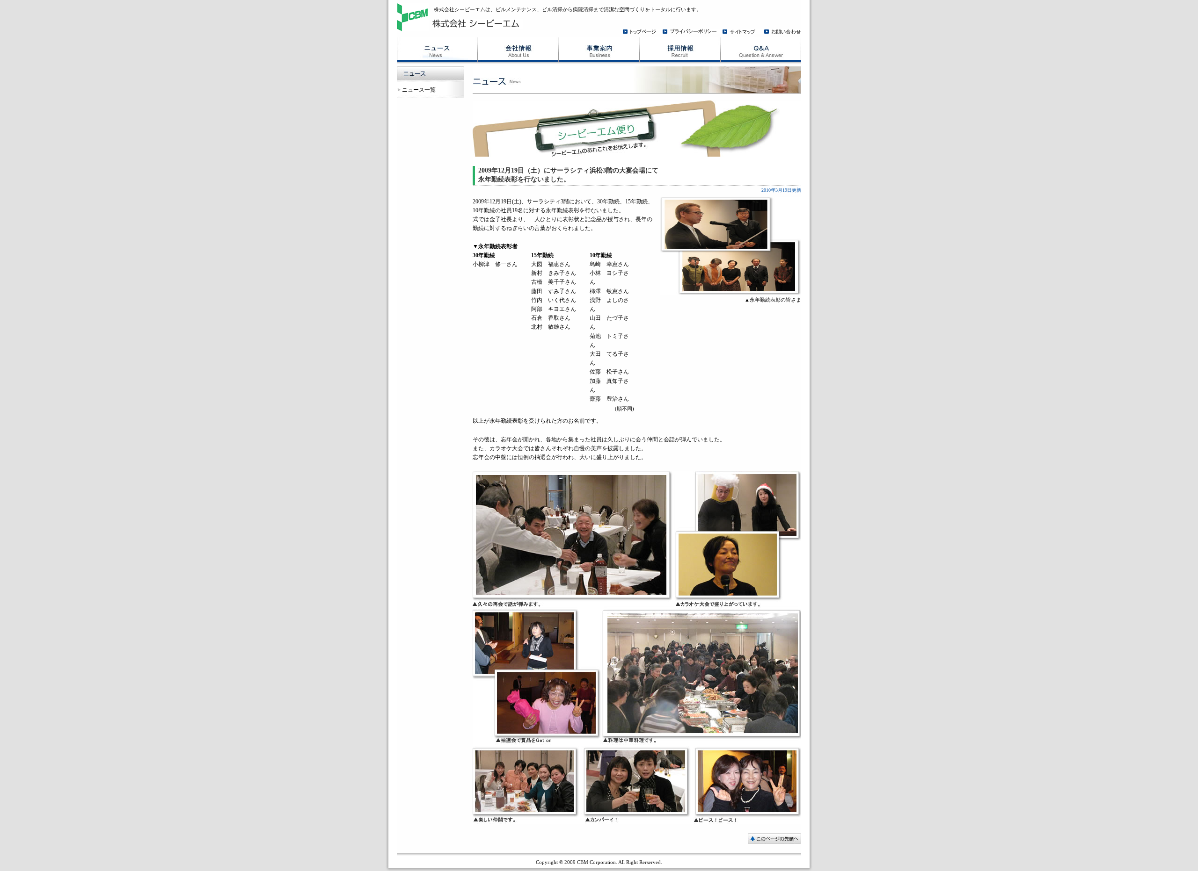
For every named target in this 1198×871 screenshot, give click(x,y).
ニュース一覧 (419, 89)
